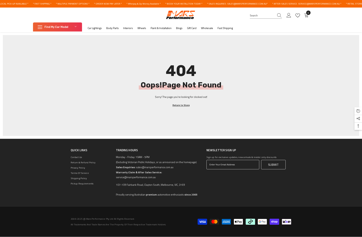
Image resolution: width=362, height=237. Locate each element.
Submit (273, 164)
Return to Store (181, 105)
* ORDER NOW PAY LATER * (108, 3)
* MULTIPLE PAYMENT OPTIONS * (72, 3)
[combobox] (262, 15)
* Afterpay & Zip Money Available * (144, 3)
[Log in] (289, 15)
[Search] (266, 15)
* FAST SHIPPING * (42, 3)
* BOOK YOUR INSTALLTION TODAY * (183, 3)
